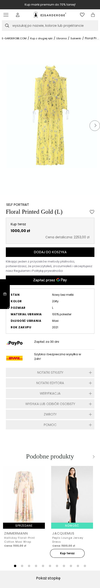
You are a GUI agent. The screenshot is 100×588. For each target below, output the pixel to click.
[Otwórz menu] (7, 15)
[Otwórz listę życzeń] (82, 14)
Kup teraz (67, 553)
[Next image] (95, 125)
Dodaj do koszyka (50, 252)
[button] (18, 15)
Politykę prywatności (47, 271)
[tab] (15, 565)
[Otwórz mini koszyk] (93, 14)
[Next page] (93, 457)
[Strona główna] (50, 15)
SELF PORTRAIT (17, 204)
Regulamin (22, 271)
